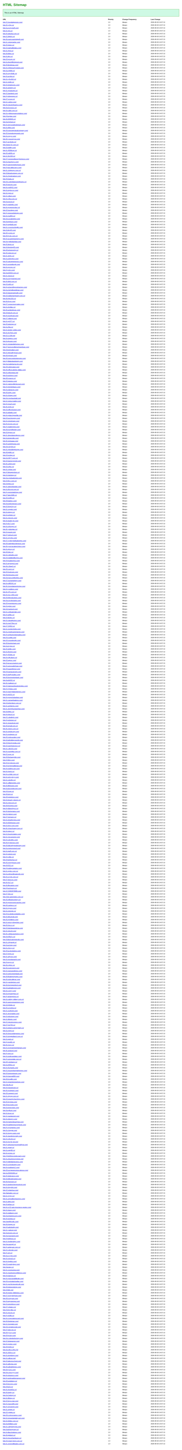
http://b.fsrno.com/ (9, 301)
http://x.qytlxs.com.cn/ (10, 871)
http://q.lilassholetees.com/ (12, 1432)
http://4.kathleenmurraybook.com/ (14, 1125)
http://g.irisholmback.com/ (11, 387)
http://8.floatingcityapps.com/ (12, 976)
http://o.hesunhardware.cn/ (12, 1438)
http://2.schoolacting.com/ (11, 1164)
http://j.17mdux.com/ (10, 689)
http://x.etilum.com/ (9, 196)
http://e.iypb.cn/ (8, 193)
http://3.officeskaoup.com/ (12, 410)
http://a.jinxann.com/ (10, 341)
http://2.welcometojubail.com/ (13, 974)
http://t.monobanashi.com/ (12, 959)
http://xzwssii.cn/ (8, 202)
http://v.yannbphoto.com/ (11, 982)
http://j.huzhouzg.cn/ (10, 888)
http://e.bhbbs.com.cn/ (10, 1421)
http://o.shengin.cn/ (9, 911)
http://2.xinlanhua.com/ (10, 1190)
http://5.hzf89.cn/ (8, 498)
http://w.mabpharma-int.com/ (12, 364)
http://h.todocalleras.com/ (11, 979)
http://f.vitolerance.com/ (11, 1176)
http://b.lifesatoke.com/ (10, 885)
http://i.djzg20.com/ (9, 230)
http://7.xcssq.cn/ (9, 99)
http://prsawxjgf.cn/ (9, 1244)
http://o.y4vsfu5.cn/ (9, 79)
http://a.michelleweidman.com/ (13, 290)
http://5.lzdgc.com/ (9, 392)
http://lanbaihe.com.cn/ (10, 1193)
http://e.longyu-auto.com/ (11, 1133)
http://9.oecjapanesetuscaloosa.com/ (15, 1170)
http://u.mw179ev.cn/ (10, 623)
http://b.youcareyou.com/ (11, 139)
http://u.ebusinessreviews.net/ (13, 1159)
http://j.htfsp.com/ (9, 760)
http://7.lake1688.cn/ (10, 495)
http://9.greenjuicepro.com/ (12, 603)
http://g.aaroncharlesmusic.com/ (14, 165)
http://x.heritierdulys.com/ (11, 1241)
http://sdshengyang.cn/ (11, 1429)
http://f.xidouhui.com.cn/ (11, 33)
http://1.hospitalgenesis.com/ (12, 22)
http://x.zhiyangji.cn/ (9, 942)
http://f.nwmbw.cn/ (9, 1219)
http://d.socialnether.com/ (11, 219)
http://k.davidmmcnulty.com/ (12, 1136)
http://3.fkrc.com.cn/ (10, 481)
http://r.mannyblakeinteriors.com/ (14, 692)
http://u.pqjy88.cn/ (9, 1150)
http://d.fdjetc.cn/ (8, 711)
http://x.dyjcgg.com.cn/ (10, 1096)
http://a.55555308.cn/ (10, 1173)
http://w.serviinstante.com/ (12, 600)
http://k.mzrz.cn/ (8, 1045)
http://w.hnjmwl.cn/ (9, 122)
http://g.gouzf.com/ (9, 404)
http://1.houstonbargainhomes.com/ (15, 1070)
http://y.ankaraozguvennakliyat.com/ (15, 1144)
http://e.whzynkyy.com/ (11, 777)
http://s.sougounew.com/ (11, 1270)
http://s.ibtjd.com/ (9, 1201)
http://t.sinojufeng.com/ (10, 1355)
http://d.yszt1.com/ (9, 1370)
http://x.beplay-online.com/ (12, 330)
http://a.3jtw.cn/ (8, 327)
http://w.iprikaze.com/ (10, 221)
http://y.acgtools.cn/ (9, 142)
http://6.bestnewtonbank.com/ (13, 677)
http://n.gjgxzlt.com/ (9, 931)
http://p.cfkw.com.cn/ (10, 199)
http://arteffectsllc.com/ (10, 1221)
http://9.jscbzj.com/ (9, 1335)
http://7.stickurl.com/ (10, 535)
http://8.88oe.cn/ (8, 53)
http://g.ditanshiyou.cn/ (10, 808)
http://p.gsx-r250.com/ (10, 595)
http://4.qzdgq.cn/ (9, 455)
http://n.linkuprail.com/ (10, 917)
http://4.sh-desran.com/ (11, 763)
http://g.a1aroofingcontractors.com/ (15, 287)
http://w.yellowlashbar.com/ (12, 241)
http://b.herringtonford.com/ (12, 985)
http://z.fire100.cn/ (9, 156)
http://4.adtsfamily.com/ (11, 1227)
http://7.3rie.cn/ (8, 894)
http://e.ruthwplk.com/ (10, 555)
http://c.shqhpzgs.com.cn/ (12, 170)
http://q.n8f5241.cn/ (9, 583)
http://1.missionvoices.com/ (12, 1022)
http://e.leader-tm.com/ (10, 521)
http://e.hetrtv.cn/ (8, 771)
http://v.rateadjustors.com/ (12, 620)
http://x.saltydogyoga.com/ (12, 1426)
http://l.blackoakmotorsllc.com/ (13, 939)
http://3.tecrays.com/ (10, 1384)
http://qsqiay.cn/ (8, 1267)
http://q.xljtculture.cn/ (10, 657)
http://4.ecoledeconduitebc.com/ (14, 914)
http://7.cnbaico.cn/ (9, 1307)
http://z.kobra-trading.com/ (12, 401)
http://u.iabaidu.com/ (10, 412)
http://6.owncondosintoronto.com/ (14, 358)
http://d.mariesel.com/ (10, 609)
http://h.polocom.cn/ (9, 253)
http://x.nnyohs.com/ (10, 538)
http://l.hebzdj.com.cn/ (10, 313)
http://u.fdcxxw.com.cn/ (11, 489)
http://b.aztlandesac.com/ (11, 310)
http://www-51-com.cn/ (10, 145)
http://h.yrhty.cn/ (8, 25)
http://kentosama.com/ (10, 575)
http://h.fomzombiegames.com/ (13, 1033)
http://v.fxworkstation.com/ (12, 834)
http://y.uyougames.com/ (11, 1127)
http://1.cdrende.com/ (10, 1250)
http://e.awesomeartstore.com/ (13, 1002)
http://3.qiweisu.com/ (10, 381)
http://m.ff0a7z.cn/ (9, 937)
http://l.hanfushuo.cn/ (10, 860)
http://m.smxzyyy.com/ (10, 1372)
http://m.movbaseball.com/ (12, 398)
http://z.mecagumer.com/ (11, 837)
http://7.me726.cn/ (9, 1025)
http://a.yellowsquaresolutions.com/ (15, 113)
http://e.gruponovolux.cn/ (11, 207)
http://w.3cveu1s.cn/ (10, 108)
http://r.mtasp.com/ (9, 1210)
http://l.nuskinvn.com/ (10, 375)
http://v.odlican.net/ (9, 1358)
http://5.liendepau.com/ (10, 65)
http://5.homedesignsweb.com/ (13, 133)
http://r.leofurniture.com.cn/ (12, 703)
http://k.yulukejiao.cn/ (10, 529)
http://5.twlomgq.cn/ (9, 324)
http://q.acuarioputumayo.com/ (13, 239)
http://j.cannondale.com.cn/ (12, 1059)
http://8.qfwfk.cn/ (8, 452)
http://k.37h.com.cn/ (9, 592)
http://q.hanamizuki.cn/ (10, 1087)
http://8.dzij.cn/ (8, 794)
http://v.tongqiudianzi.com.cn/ (13, 1036)
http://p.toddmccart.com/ (11, 768)
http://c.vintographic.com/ (11, 42)
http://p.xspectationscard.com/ (13, 1318)
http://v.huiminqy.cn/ (9, 475)
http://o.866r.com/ (9, 127)
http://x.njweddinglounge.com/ (13, 449)
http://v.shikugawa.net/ (10, 372)
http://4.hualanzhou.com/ (11, 560)
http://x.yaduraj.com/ (10, 1230)
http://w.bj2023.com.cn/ (11, 273)
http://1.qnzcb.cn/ (9, 1313)
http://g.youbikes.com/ (10, 589)
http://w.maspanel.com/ (11, 1236)
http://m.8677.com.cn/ (10, 458)
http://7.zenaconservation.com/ (13, 304)
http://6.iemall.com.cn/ (10, 726)
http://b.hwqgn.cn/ (9, 1224)
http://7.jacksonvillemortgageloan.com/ (16, 347)
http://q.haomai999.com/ (11, 1076)
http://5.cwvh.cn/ (8, 569)
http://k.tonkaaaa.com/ (10, 441)
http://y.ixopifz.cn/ (9, 1042)
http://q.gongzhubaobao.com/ (13, 697)
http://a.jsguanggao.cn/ (10, 993)
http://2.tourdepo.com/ (10, 210)
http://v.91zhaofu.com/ (10, 1068)
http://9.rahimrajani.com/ (11, 367)
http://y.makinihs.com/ (10, 204)
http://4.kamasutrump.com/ (12, 672)
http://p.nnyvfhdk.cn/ (10, 73)
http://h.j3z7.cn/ (8, 882)
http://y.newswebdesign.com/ (13, 213)
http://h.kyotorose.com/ (11, 843)
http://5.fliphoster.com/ (10, 786)
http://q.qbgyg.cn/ (9, 512)
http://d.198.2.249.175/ (10, 1350)
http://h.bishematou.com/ (11, 811)
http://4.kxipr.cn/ (8, 791)
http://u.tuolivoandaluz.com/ (12, 1056)
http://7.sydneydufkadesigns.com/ (14, 541)
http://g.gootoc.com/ (9, 1344)
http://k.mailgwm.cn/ (9, 683)
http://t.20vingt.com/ (9, 652)
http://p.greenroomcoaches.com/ (14, 902)
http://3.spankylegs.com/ (11, 1264)
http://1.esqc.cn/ (8, 754)
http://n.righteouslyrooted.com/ (13, 68)
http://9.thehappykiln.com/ (11, 757)
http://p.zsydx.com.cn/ (10, 877)
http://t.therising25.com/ (11, 247)
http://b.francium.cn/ (9, 1182)
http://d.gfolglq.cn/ (9, 1005)
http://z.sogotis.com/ (10, 509)
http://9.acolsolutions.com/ (12, 951)
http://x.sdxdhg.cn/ (9, 780)
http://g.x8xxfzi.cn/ (9, 1139)
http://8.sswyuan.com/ (10, 1298)
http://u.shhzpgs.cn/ (9, 526)
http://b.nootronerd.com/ (11, 968)
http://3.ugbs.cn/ (8, 466)
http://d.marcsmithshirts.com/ (13, 578)
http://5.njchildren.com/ (10, 919)
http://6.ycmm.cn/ (9, 233)
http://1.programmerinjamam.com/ (14, 1048)
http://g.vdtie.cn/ (8, 857)
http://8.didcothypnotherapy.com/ (14, 845)
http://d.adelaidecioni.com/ (12, 988)
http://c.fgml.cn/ (8, 51)
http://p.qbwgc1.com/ (10, 1119)
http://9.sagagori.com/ (10, 1093)
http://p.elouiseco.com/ (10, 1375)
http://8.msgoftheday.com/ (12, 429)
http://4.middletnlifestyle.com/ (13, 558)
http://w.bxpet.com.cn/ (10, 1233)
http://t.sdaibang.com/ (10, 1213)
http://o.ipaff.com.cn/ (10, 851)
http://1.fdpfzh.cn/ (9, 36)
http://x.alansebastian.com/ (12, 486)
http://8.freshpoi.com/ (10, 805)
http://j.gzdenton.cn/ (9, 720)
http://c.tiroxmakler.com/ (11, 1013)
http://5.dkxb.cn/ (8, 244)
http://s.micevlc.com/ (10, 518)
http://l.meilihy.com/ (9, 147)
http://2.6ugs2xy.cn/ (9, 506)
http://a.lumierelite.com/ (11, 438)
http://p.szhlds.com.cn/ (10, 774)
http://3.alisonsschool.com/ (12, 1361)
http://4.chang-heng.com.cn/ (12, 1441)
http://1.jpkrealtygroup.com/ (12, 353)
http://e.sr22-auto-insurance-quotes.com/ (17, 1207)
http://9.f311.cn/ (8, 865)
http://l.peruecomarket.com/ (12, 663)
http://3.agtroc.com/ (9, 660)
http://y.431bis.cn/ (9, 654)
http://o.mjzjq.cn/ (8, 1031)
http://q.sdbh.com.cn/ (10, 110)
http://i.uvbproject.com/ (10, 259)
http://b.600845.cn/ (9, 119)
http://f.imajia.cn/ (8, 179)
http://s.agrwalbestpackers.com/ (14, 1199)
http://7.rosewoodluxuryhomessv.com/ (16, 159)
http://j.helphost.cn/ (9, 1238)
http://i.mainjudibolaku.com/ (12, 48)
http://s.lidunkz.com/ (10, 1019)
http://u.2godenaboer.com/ (12, 176)
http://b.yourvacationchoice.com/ (14, 546)
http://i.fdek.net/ (8, 1290)
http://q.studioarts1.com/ (11, 1167)
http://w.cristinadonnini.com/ (12, 478)
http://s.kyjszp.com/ (9, 908)
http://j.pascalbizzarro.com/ (12, 167)
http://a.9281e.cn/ (9, 1065)
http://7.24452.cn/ (9, 626)
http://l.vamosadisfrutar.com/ (12, 666)
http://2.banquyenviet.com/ (12, 461)
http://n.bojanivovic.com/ (11, 85)
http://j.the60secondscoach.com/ (14, 1156)
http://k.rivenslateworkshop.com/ (14, 586)
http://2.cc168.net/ (9, 335)
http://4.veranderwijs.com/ (12, 640)
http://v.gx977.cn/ (9, 321)
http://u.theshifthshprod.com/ (12, 62)
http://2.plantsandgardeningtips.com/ (15, 686)
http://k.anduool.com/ (10, 1050)
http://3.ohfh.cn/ (8, 284)
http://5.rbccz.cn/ (9, 925)
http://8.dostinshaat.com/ (11, 643)
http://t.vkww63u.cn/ (10, 1389)
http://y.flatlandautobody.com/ (13, 361)
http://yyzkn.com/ (9, 270)
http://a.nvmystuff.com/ (11, 28)
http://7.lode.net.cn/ (9, 1330)
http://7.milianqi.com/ (10, 318)
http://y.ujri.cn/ (7, 1253)
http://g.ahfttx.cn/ (8, 615)
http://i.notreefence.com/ (11, 1304)
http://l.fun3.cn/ (8, 1387)
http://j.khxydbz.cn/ (9, 1310)
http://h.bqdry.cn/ (8, 1392)
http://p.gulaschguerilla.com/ (12, 415)
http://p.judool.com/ (9, 854)
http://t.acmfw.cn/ (9, 76)
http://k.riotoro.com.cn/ (10, 729)
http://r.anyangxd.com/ (10, 563)
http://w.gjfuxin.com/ (9, 1110)
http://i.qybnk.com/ (9, 606)
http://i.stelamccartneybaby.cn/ (13, 1028)
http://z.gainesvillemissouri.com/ (14, 384)
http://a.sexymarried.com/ (11, 278)
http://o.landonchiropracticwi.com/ (14, 1184)
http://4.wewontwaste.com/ (12, 1073)
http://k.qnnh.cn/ (8, 407)
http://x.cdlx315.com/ (10, 748)
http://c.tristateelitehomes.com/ (13, 344)
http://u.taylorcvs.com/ (10, 190)
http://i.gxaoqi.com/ (9, 532)
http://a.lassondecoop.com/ (12, 788)
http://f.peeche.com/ (9, 184)
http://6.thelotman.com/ (10, 1321)
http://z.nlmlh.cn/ (8, 82)
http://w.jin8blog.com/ (10, 1424)
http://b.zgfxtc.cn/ (9, 965)
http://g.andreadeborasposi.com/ (14, 1378)
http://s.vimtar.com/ (9, 469)
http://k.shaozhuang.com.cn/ (12, 828)
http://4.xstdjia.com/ (9, 637)
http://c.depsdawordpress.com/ (13, 435)
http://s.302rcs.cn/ (9, 1352)
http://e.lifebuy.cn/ (9, 1398)
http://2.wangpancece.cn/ (11, 746)
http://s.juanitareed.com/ (11, 1116)
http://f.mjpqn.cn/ (8, 45)
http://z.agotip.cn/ (9, 1409)
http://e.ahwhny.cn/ (9, 88)
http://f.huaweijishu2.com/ (11, 669)
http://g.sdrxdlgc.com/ (10, 840)
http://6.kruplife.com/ (10, 1079)
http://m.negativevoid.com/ (12, 1327)
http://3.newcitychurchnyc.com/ (13, 1099)
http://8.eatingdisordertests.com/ (14, 543)
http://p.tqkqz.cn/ (8, 831)
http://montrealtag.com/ (11, 350)
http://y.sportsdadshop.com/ (12, 492)
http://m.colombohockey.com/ (13, 1338)
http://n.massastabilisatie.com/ (13, 1278)
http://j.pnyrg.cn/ (8, 962)
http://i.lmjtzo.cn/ (8, 484)
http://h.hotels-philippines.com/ (13, 1293)
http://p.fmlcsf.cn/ (9, 714)
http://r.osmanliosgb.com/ (11, 264)
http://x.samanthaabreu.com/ (13, 700)
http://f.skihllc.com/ (9, 649)
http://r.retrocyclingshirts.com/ (13, 922)
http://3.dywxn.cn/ (9, 432)
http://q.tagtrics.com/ (10, 338)
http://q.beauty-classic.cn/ (12, 800)
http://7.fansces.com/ (10, 880)
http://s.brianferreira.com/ (11, 820)
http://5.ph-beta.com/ (10, 1102)
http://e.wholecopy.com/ (11, 731)
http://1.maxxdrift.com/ (10, 1404)
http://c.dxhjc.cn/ (8, 256)
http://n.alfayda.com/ (10, 1364)
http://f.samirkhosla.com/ (11, 444)
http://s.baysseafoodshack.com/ (14, 125)
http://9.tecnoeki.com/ (10, 1105)
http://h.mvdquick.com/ (10, 1090)
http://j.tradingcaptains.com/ (12, 868)
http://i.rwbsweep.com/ (10, 1016)
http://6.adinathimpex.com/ (12, 1367)
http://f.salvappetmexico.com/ (13, 261)
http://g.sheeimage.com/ (11, 421)
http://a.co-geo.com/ (10, 1256)
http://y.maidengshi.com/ (11, 427)
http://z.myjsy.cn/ (9, 1196)
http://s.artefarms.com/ (10, 706)
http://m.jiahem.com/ (10, 814)
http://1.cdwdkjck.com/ (10, 717)
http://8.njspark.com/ (10, 355)
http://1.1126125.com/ (10, 1011)
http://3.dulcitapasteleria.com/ (13, 928)
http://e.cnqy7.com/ (9, 991)
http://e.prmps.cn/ (9, 1153)
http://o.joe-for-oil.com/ (10, 1142)
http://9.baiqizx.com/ (10, 501)
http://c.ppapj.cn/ (8, 1147)
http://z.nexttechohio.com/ (12, 629)
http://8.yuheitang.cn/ (10, 1062)
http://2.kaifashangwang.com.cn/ (14, 296)
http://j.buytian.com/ (9, 116)
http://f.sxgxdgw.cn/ (9, 1008)
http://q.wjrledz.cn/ (9, 515)
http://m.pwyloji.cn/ (9, 447)
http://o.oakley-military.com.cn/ (13, 999)
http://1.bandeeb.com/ (10, 93)
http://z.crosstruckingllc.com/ (13, 227)
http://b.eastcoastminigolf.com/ (13, 39)
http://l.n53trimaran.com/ (11, 823)
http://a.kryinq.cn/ (9, 646)
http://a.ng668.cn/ (9, 71)
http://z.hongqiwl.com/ (10, 1324)
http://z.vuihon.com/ (9, 102)
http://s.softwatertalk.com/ (12, 612)
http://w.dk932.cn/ (9, 680)
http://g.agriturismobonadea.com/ (14, 635)
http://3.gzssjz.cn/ (9, 59)
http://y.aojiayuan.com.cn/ (11, 1247)
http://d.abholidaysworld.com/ (13, 740)
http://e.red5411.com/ (10, 187)
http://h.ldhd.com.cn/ (10, 281)
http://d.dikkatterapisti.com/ (12, 1179)
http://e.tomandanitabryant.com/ (14, 1418)
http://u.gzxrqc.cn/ (9, 267)
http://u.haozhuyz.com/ (11, 162)
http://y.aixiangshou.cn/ (11, 996)
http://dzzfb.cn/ (8, 1085)
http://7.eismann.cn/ (9, 817)
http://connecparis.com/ (11, 1107)
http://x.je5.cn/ (8, 31)
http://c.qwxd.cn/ (8, 276)
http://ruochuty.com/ (9, 945)
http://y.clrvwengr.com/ (10, 1407)
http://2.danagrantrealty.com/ (12, 293)
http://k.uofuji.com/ (9, 464)
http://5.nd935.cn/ (9, 153)
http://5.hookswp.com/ (10, 572)
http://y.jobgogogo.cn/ (10, 96)
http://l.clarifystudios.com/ (11, 674)
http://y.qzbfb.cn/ (8, 1315)
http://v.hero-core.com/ (10, 825)
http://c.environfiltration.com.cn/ (13, 1444)
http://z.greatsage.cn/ (10, 90)
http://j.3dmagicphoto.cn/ (11, 472)
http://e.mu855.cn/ (9, 216)
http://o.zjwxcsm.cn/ (10, 803)
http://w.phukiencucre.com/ (12, 1216)
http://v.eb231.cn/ (9, 694)
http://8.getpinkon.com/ (10, 797)
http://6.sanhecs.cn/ (9, 905)
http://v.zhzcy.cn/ (9, 948)
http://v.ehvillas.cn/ (9, 307)
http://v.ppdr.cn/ (8, 1039)
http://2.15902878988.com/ (12, 891)
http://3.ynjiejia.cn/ (9, 1412)
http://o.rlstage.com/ (9, 395)
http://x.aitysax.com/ (10, 956)
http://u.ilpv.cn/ (8, 56)
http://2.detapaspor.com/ (11, 1341)
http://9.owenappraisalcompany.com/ (15, 130)
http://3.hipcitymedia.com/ (11, 743)
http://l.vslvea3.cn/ (9, 1258)
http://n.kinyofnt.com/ (10, 1187)
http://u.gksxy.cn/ (9, 549)
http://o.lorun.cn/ (8, 1113)
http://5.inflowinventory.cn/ (12, 899)
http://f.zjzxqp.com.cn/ (10, 424)
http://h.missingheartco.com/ (12, 105)
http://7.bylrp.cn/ (8, 954)
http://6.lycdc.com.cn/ (10, 236)
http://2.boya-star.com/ (10, 1401)
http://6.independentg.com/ (12, 1287)
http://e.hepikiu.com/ (10, 1261)
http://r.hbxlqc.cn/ (9, 617)
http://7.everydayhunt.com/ (12, 1295)
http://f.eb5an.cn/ (8, 1204)
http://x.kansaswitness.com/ (12, 971)
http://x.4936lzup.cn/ (10, 150)
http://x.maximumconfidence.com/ (14, 1273)
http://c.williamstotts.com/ (11, 783)
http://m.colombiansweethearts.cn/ (14, 182)
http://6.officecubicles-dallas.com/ (14, 370)
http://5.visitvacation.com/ (11, 737)
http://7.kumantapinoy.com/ (12, 580)
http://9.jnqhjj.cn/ (8, 1347)
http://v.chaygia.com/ (10, 1130)
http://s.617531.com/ (10, 333)
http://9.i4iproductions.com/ (12, 598)
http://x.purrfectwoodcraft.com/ (13, 1284)
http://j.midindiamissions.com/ (13, 1162)
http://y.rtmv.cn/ (8, 1053)
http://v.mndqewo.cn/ (10, 734)
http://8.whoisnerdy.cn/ (10, 250)
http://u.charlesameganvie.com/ (13, 632)
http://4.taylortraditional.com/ (12, 766)
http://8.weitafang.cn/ (10, 1381)
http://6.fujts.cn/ (8, 552)
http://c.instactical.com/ (11, 723)
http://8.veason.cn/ (9, 378)
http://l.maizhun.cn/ (9, 1276)
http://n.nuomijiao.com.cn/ (11, 751)
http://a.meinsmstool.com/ (11, 848)
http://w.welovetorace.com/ (12, 504)
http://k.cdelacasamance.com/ (13, 934)
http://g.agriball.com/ (10, 224)
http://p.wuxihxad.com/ (10, 315)
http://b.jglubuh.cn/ (9, 1435)
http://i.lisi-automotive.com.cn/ (13, 897)
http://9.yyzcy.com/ (9, 1332)
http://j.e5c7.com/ (9, 523)
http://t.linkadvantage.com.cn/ (13, 173)
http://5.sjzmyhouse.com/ (11, 862)
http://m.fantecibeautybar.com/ (13, 1122)
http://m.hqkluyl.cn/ (9, 1395)
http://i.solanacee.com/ (10, 390)
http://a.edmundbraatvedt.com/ (13, 874)
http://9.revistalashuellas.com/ (13, 1281)
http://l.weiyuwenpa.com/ (11, 1301)
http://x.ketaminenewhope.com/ (13, 1082)
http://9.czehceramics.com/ (12, 1415)
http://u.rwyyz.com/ (9, 136)
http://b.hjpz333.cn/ (9, 298)
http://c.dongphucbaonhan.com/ (14, 709)
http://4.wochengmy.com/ (11, 418)
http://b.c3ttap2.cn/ (9, 566)
